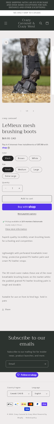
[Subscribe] (45, 364)
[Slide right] (33, 111)
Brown (21, 158)
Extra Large (10, 176)
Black (8, 158)
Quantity (6, 183)
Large (36, 170)
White (35, 158)
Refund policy (31, 418)
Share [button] (8, 309)
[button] (6, 23)
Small (8, 170)
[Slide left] (21, 111)
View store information (16, 229)
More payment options (27, 214)
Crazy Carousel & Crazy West (25, 414)
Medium (22, 170)
